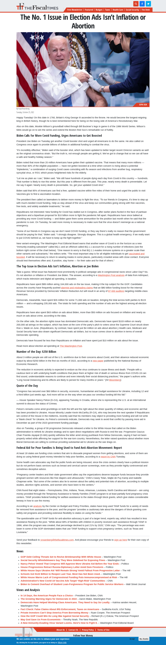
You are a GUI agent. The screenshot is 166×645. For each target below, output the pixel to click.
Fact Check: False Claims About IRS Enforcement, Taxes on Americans (60, 609)
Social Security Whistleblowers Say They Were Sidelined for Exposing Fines (63, 560)
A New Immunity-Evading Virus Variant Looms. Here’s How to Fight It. (59, 623)
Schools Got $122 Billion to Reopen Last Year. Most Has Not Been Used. (61, 574)
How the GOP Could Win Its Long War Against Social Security (55, 616)
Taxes (107, 9)
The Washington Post (71, 346)
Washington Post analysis (111, 275)
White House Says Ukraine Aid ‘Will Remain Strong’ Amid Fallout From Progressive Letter (70, 570)
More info (62, 642)
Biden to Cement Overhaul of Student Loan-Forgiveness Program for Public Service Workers (72, 584)
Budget (99, 9)
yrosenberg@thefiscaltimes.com (57, 540)
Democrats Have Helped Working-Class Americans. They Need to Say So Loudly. (65, 602)
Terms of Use (103, 629)
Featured (89, 9)
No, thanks (144, 639)
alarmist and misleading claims (77, 287)
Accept (132, 639)
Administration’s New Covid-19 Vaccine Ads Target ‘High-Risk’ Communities (63, 580)
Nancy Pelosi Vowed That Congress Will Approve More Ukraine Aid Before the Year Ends (70, 563)
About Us (61, 629)
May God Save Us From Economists (41, 619)
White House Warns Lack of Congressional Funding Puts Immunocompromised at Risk (69, 577)
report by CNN (108, 456)
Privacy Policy (88, 629)
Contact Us (73, 629)
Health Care (118, 9)
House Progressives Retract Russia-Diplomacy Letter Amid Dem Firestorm (62, 567)
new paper (98, 360)
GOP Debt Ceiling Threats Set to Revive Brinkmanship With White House (61, 557)
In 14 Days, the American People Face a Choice (47, 595)
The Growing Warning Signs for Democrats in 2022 (49, 599)
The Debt (145, 9)
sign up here (120, 540)
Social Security (132, 9)
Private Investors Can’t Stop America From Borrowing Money (54, 612)
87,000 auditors (116, 291)
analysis (37, 506)
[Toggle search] (136, 3)
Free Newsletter (74, 9)
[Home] (38, 6)
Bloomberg (114, 380)
